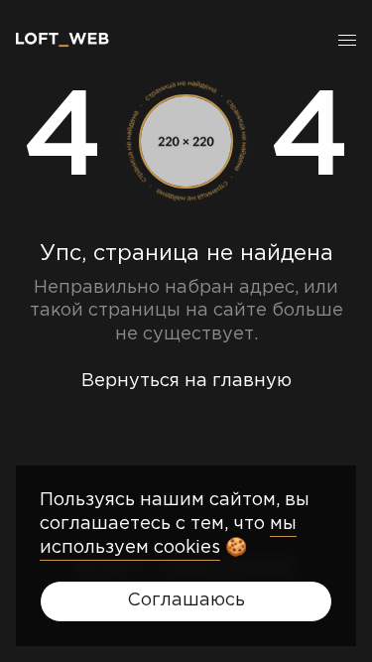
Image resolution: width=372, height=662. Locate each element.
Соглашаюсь (186, 600)
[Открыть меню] (347, 40)
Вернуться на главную (186, 381)
